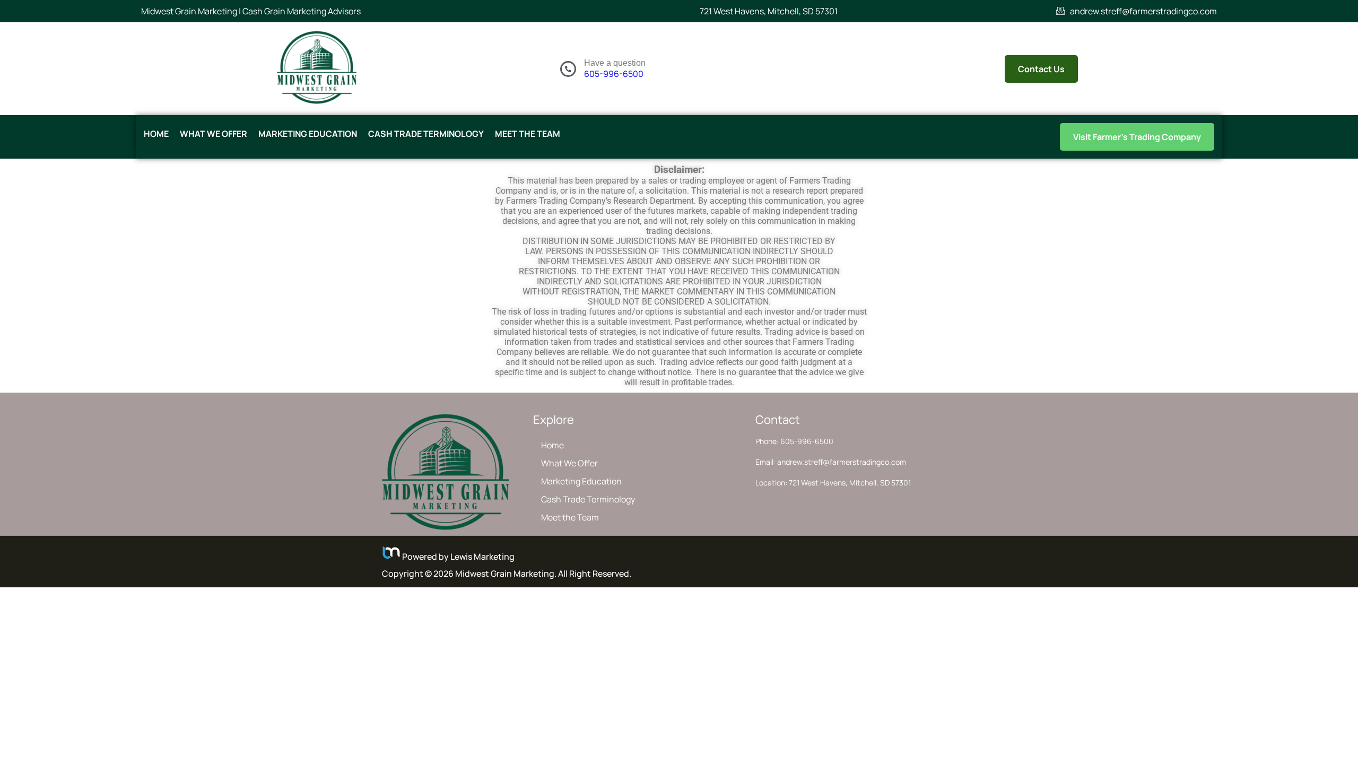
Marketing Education (307, 134)
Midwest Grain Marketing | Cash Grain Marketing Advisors (251, 11)
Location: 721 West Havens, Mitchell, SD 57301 (833, 483)
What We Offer (213, 134)
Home (156, 134)
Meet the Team (527, 134)
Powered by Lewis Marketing (458, 556)
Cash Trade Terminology (426, 134)
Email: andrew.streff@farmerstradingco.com (830, 462)
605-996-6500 (613, 74)
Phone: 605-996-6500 (794, 441)
